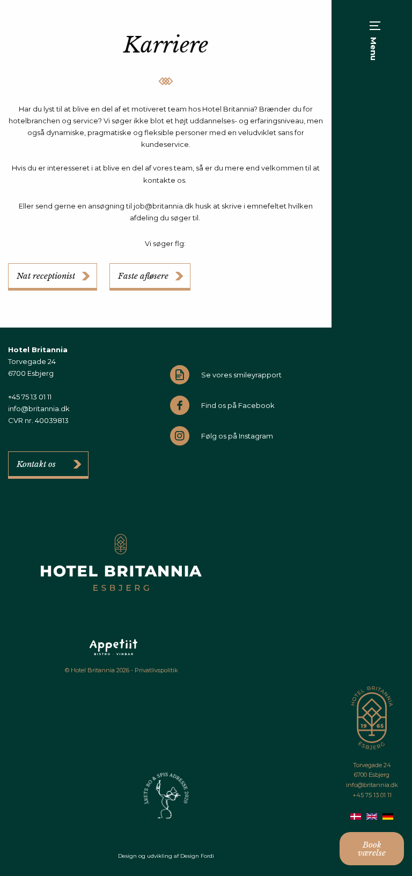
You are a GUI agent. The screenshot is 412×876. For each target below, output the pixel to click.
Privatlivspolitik (156, 670)
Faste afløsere (143, 276)
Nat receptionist (46, 276)
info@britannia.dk (372, 785)
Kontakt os (36, 464)
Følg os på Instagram (237, 436)
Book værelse (372, 849)
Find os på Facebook (238, 405)
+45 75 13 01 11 (372, 795)
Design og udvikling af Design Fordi (166, 855)
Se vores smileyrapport (241, 374)
